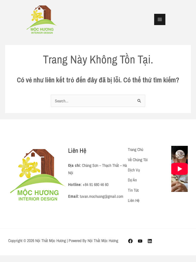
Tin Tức (133, 190)
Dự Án (132, 180)
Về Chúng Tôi (138, 159)
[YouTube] (140, 241)
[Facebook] (130, 241)
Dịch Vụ (134, 170)
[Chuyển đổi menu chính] (159, 19)
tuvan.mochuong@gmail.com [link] (101, 196)
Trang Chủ (135, 149)
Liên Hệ (133, 200)
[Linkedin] (150, 241)
